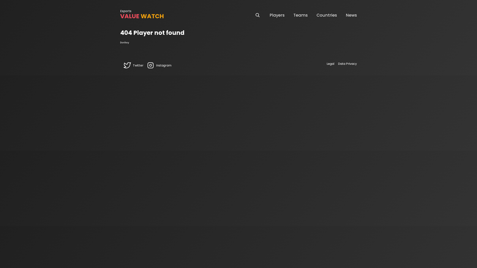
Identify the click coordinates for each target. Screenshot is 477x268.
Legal (330, 64)
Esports (125, 11)
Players (277, 15)
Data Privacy (347, 64)
